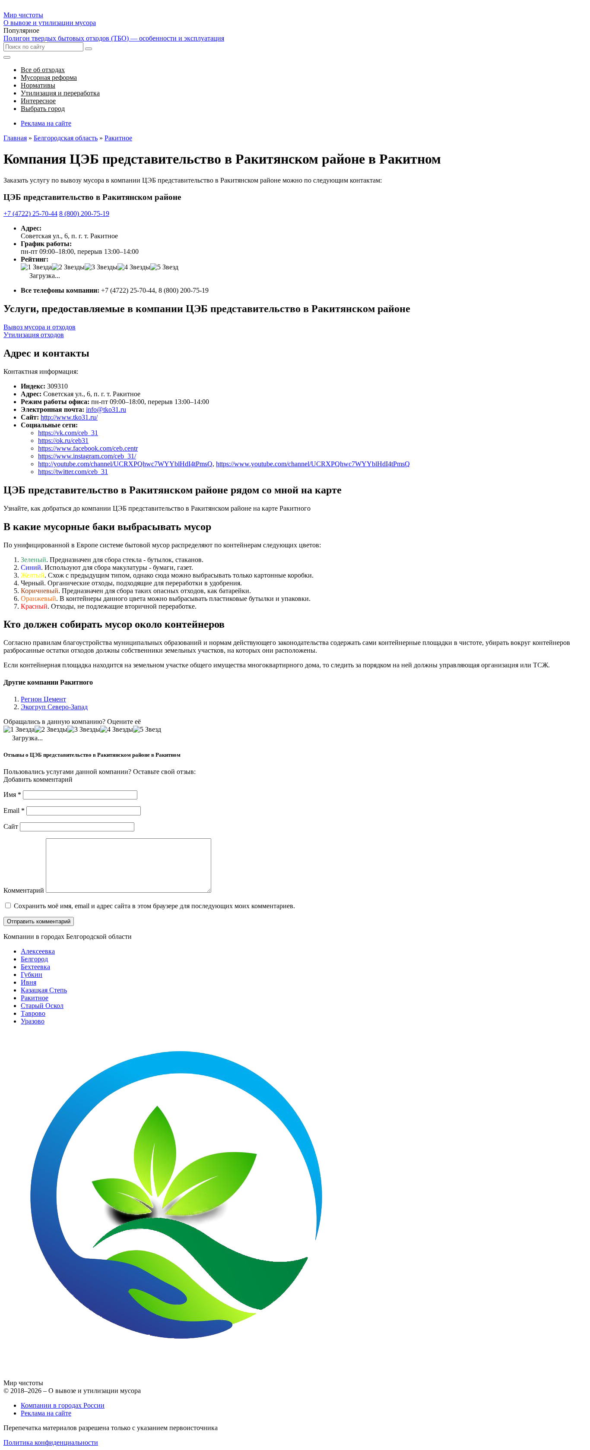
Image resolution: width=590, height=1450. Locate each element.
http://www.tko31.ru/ (69, 417)
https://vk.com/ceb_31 (68, 432)
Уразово (32, 1021)
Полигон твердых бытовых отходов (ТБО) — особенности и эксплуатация (113, 38)
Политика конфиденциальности (50, 1442)
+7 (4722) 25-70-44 (30, 213)
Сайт (10, 826)
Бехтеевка (35, 966)
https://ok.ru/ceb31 (63, 440)
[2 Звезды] (68, 267)
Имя (12, 794)
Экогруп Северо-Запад (54, 707)
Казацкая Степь (44, 990)
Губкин (31, 974)
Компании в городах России (63, 1405)
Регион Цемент (43, 699)
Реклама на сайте (46, 123)
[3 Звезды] (101, 267)
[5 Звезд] (164, 267)
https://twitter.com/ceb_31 (73, 471)
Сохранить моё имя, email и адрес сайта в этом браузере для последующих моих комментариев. (154, 906)
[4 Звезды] (133, 267)
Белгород (34, 959)
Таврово (33, 1013)
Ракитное (34, 997)
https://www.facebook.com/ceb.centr (88, 448)
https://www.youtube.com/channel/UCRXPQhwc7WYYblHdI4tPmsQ (313, 464)
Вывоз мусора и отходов (39, 327)
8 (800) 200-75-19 (84, 213)
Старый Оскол (42, 1005)
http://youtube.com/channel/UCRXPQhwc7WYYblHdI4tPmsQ (125, 464)
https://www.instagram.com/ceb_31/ (87, 456)
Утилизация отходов (33, 334)
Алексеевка (38, 951)
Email (14, 810)
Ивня (28, 982)
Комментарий (23, 890)
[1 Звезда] (36, 267)
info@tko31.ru (106, 409)
